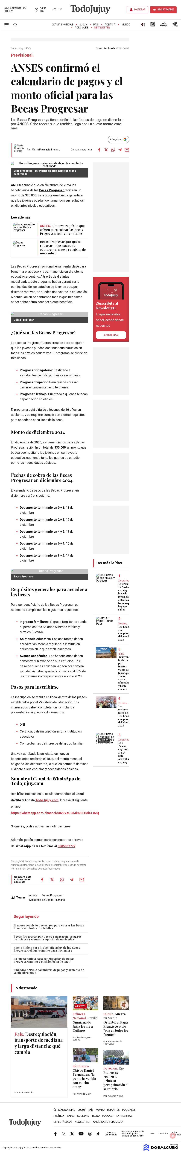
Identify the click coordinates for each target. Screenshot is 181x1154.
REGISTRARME (165, 9)
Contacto (163, 1133)
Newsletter (102, 28)
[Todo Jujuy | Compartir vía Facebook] (99, 150)
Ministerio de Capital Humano (47, 900)
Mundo (126, 25)
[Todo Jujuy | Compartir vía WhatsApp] (113, 150)
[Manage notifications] (173, 1135)
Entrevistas (124, 1116)
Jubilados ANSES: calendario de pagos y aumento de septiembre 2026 (49, 971)
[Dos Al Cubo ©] (161, 1150)
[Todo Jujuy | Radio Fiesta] (175, 26)
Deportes (113, 1110)
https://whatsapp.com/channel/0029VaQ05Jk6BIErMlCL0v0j (55, 813)
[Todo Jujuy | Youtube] (81, 1133)
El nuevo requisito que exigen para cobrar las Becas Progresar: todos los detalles (49, 926)
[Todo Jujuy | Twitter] (72, 1133)
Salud (71, 1116)
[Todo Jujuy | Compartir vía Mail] (127, 150)
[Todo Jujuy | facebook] (55, 1133)
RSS (152, 1133)
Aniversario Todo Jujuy (108, 1122)
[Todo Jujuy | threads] (90, 1133)
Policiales (81, 28)
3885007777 (66, 846)
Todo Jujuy (17, 48)
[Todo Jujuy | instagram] (64, 1133)
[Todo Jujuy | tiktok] (98, 1133)
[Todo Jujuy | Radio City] (152, 26)
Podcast (108, 1116)
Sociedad (83, 1116)
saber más (111, 334)
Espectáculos (63, 1122)
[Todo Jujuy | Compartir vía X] (106, 150)
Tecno (96, 1116)
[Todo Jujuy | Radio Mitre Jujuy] (163, 26)
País (96, 25)
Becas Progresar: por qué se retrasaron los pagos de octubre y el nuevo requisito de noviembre (47, 938)
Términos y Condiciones (111, 1133)
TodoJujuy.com (47, 800)
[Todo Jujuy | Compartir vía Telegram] (120, 150)
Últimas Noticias (62, 25)
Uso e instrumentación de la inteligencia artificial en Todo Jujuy (132, 1133)
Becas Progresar (52, 190)
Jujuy (83, 25)
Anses (33, 895)
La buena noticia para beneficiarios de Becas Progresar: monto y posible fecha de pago (44, 960)
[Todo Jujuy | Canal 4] (142, 26)
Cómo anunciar (176, 1133)
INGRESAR (139, 9)
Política (110, 25)
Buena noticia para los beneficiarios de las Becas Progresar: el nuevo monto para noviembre (47, 949)
